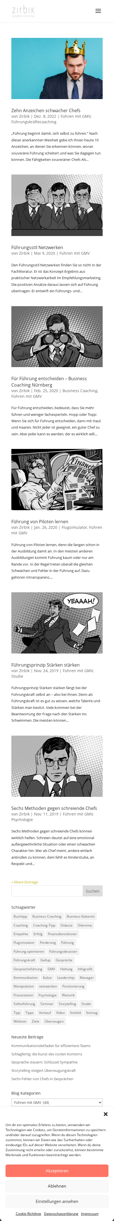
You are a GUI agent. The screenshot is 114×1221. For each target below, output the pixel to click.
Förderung (48, 942)
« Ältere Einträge (24, 882)
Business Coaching (80, 390)
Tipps (29, 1012)
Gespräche (64, 960)
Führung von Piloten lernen (39, 522)
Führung (67, 942)
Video (60, 1012)
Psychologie (22, 819)
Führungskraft (24, 960)
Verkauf (45, 1012)
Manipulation (24, 986)
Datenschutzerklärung (61, 1213)
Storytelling (67, 1003)
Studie (17, 676)
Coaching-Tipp (44, 925)
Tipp (17, 1012)
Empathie (21, 934)
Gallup (45, 960)
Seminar (46, 1003)
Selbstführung (24, 1003)
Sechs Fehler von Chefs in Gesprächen (42, 1078)
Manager (87, 977)
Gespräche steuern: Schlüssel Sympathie (44, 1062)
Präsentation (23, 995)
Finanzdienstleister (62, 934)
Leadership (65, 977)
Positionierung (73, 986)
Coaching (21, 925)
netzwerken (48, 986)
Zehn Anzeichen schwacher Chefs (46, 110)
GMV (51, 969)
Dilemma (85, 925)
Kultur (47, 977)
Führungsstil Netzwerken (37, 247)
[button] (105, 1114)
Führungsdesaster (63, 951)
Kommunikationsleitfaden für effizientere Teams (50, 1045)
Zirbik (24, 116)
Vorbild (75, 1012)
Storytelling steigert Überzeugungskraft (43, 1070)
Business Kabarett (81, 916)
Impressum (90, 1213)
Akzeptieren (57, 1170)
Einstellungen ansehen (57, 1201)
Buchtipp (20, 916)
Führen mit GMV (75, 116)
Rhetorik (68, 995)
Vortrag (92, 1012)
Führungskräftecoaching (33, 121)
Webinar (20, 1021)
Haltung (66, 969)
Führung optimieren (29, 951)
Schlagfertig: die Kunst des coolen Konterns (46, 1054)
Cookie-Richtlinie (28, 1213)
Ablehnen (57, 1186)
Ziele (35, 1021)
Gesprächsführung (28, 969)
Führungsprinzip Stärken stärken (45, 665)
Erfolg (38, 934)
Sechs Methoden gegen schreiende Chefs (54, 808)
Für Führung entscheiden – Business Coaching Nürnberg (49, 381)
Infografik (85, 969)
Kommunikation (26, 977)
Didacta (66, 925)
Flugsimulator (74, 527)
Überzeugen (54, 1021)
